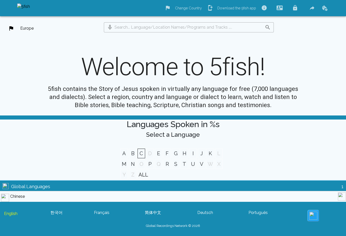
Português (258, 212)
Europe (27, 28)
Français (101, 212)
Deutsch (205, 212)
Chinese (17, 196)
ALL (143, 175)
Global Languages (30, 186)
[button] (110, 27)
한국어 (56, 212)
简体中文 (153, 212)
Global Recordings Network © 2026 (173, 226)
